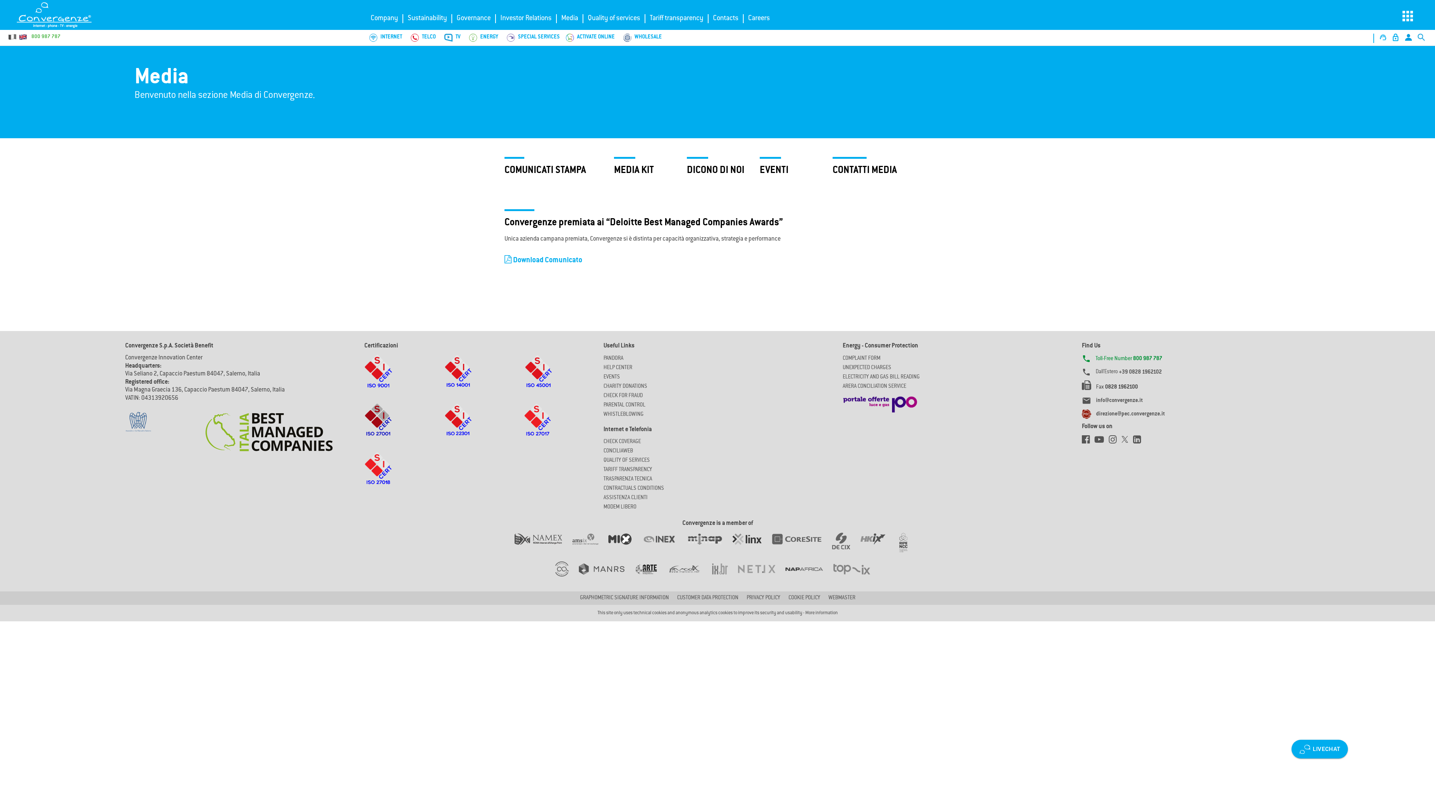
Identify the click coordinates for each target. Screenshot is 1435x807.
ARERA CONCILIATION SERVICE (874, 386)
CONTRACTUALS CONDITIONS (634, 488)
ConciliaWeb (618, 451)
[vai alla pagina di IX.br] (725, 576)
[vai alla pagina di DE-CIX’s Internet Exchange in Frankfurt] (846, 546)
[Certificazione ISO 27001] (378, 427)
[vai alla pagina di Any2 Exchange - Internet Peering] (801, 546)
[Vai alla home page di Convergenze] (62, 15)
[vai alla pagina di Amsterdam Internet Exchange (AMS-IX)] (590, 546)
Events (612, 377)
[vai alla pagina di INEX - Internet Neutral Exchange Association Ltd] (664, 546)
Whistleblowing (624, 414)
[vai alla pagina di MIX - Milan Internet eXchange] (625, 546)
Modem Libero (620, 507)
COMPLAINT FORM (861, 358)
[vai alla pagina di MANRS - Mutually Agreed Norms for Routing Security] (607, 576)
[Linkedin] (1139, 441)
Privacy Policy (763, 598)
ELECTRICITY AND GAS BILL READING (881, 377)
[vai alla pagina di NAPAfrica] (809, 576)
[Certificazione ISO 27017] (538, 427)
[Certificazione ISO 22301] (458, 427)
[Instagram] (1115, 441)
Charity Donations (625, 386)
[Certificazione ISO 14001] (458, 378)
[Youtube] (1102, 441)
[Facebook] (1088, 441)
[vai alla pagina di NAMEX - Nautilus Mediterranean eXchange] (544, 546)
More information (821, 613)
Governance (474, 18)
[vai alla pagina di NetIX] (762, 576)
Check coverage (622, 442)
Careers (759, 18)
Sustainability (427, 18)
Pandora (613, 358)
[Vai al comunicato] (269, 427)
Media (569, 18)
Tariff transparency (676, 18)
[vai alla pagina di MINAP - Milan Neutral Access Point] (709, 546)
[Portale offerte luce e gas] (880, 402)
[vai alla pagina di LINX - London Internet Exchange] (752, 546)
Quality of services (614, 18)
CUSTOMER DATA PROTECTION (707, 598)
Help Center (618, 368)
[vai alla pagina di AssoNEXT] (567, 576)
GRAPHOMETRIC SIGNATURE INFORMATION (624, 598)
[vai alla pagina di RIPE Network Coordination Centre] (907, 546)
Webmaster (841, 598)
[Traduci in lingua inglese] (23, 37)
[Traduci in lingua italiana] (12, 37)
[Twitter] (1127, 441)
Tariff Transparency (628, 470)
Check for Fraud (623, 396)
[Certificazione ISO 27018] (378, 475)
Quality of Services (627, 460)
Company (384, 18)
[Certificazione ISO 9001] (378, 378)
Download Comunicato (547, 260)
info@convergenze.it (1119, 401)
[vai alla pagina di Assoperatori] (651, 576)
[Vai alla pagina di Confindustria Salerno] (138, 417)
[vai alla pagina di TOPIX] (856, 576)
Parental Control (624, 405)
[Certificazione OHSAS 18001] (538, 378)
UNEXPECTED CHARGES (867, 368)
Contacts (725, 18)
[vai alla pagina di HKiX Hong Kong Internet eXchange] (878, 546)
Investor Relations (526, 18)
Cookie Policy (804, 598)
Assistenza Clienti (626, 498)
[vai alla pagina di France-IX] (689, 576)
